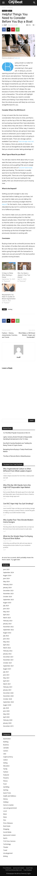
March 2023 (7, 618)
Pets (4, 820)
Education (6, 766)
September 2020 (8, 702)
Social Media (7, 832)
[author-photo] (18, 354)
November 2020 (8, 696)
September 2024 (8, 572)
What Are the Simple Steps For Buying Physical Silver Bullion (18, 537)
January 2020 (7, 723)
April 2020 (6, 717)
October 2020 (7, 699)
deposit (4, 204)
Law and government (10, 808)
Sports (10, 10)
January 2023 (7, 624)
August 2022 (7, 633)
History (5, 799)
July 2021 (6, 672)
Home (3, 7)
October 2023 (7, 596)
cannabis (6, 748)
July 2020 (6, 708)
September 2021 (8, 666)
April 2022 (6, 645)
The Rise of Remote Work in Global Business (16, 456)
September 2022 (8, 630)
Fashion (5, 772)
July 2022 (6, 636)
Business (6, 745)
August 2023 (7, 603)
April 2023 (6, 615)
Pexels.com (17, 58)
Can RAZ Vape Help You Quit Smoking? (18, 504)
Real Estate (6, 826)
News (5, 817)
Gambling (6, 787)
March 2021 (7, 684)
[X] (8, 30)
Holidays (6, 802)
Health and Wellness (9, 796)
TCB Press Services (9, 841)
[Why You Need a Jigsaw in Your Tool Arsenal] (24, 266)
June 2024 (6, 578)
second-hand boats (25, 168)
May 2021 (6, 678)
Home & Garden (8, 805)
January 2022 (7, 654)
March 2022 (7, 648)
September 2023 (8, 599)
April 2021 (6, 681)
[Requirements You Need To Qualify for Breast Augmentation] (9, 288)
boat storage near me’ (26, 141)
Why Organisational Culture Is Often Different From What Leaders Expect (17, 470)
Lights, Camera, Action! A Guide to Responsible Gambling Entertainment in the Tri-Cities (17, 438)
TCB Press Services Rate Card (13, 870)
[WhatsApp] (18, 30)
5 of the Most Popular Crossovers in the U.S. (16, 433)
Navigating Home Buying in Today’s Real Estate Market (17, 450)
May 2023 (6, 612)
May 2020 (6, 714)
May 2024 (6, 581)
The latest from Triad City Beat (12, 464)
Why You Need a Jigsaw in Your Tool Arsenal (24, 275)
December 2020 (8, 693)
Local (5, 811)
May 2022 (6, 642)
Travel (5, 850)
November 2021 (8, 660)
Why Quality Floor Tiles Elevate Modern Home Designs (18, 521)
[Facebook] (4, 30)
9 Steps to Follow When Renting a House (7, 275)
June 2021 (6, 675)
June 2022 (6, 639)
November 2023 (8, 593)
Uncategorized (7, 853)
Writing (5, 856)
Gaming (5, 790)
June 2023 (6, 609)
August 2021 (7, 669)
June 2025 (6, 569)
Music (5, 814)
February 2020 (7, 720)
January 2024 (7, 587)
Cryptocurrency (8, 757)
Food (5, 784)
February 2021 (7, 687)
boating (10, 309)
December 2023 (8, 590)
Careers (5, 751)
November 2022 (8, 627)
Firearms (6, 778)
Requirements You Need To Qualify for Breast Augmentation (8, 296)
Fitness (5, 781)
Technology (7, 844)
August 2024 (7, 575)
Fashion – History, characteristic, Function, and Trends (9, 335)
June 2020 (6, 711)
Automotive (7, 739)
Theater (5, 847)
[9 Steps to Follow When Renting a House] (9, 266)
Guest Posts (7, 793)
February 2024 (7, 584)
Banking (5, 742)
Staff (5, 25)
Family (5, 769)
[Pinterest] (13, 30)
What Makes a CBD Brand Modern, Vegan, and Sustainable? (27, 335)
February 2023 (7, 621)
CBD (4, 754)
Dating (5, 763)
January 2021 (7, 690)
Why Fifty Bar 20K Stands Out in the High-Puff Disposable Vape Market (17, 486)
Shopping (10, 7)
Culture (5, 760)
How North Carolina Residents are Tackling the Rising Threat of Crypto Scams (17, 444)
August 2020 (7, 705)
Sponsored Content (9, 835)
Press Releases (8, 823)
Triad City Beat (27, 870)
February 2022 (7, 651)
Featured (6, 775)
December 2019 (8, 726)
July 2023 (6, 606)
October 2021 (7, 663)
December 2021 (8, 657)
